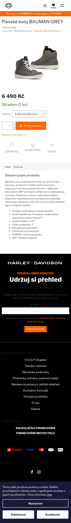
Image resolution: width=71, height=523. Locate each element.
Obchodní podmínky (35, 372)
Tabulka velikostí (35, 366)
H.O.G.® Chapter (35, 360)
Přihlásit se (35, 329)
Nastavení (35, 503)
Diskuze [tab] (18, 166)
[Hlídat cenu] (33, 148)
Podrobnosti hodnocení (46, 30)
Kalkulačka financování (35, 428)
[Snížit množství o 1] (14, 128)
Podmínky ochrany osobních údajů (35, 378)
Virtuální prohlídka (35, 396)
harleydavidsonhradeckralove (39, 472)
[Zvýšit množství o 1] (14, 124)
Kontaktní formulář (35, 390)
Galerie (35, 409)
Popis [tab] (8, 166)
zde (49, 494)
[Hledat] (45, 5)
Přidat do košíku (33, 125)
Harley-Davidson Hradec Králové (32, 472)
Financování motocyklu (35, 433)
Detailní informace (12, 134)
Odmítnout (18, 514)
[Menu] (62, 5)
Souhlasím (52, 514)
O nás (35, 403)
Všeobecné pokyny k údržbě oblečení (35, 384)
